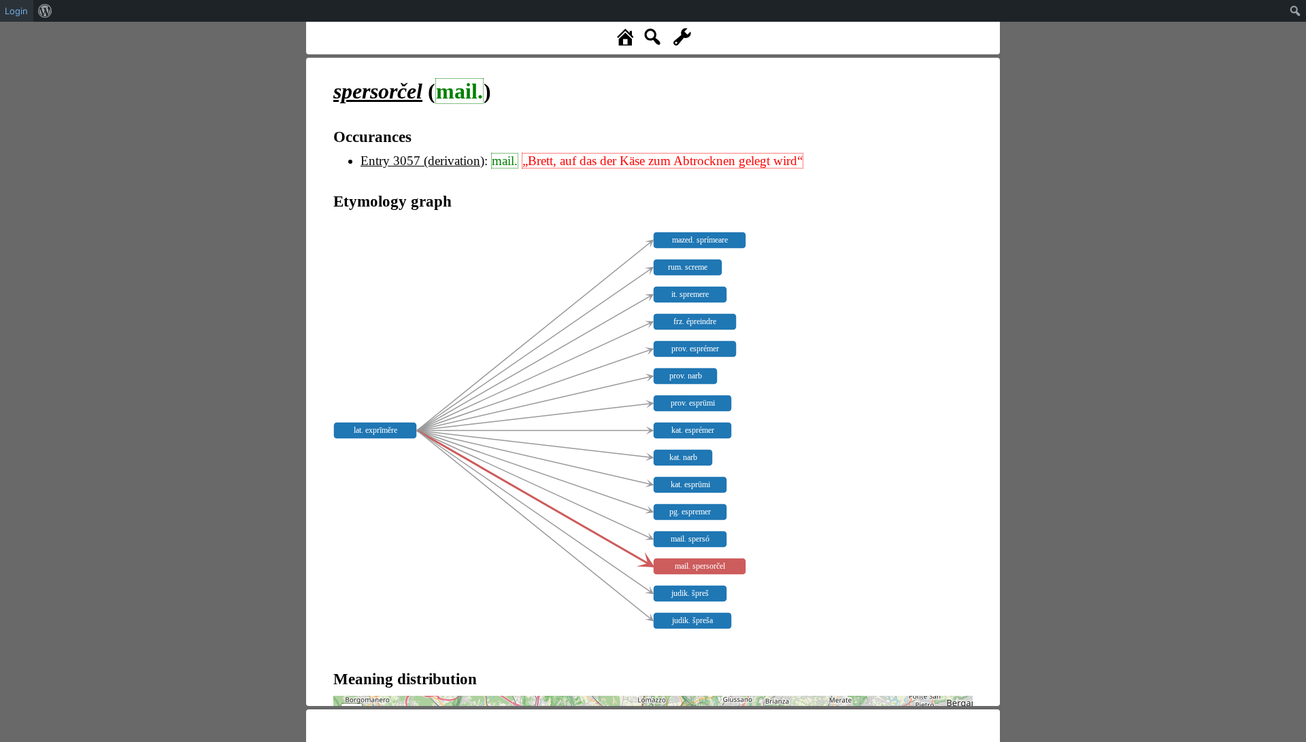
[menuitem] (45, 11)
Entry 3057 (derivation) (422, 161)
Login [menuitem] (16, 10)
